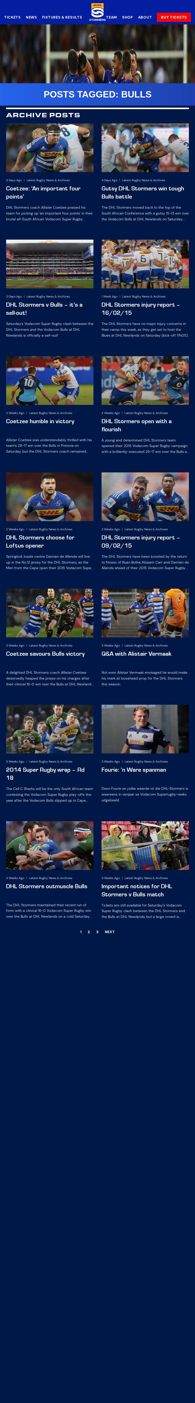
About (145, 17)
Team (111, 17)
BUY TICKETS (174, 17)
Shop (127, 17)
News (31, 17)
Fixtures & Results (62, 17)
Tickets (12, 17)
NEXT (110, 932)
